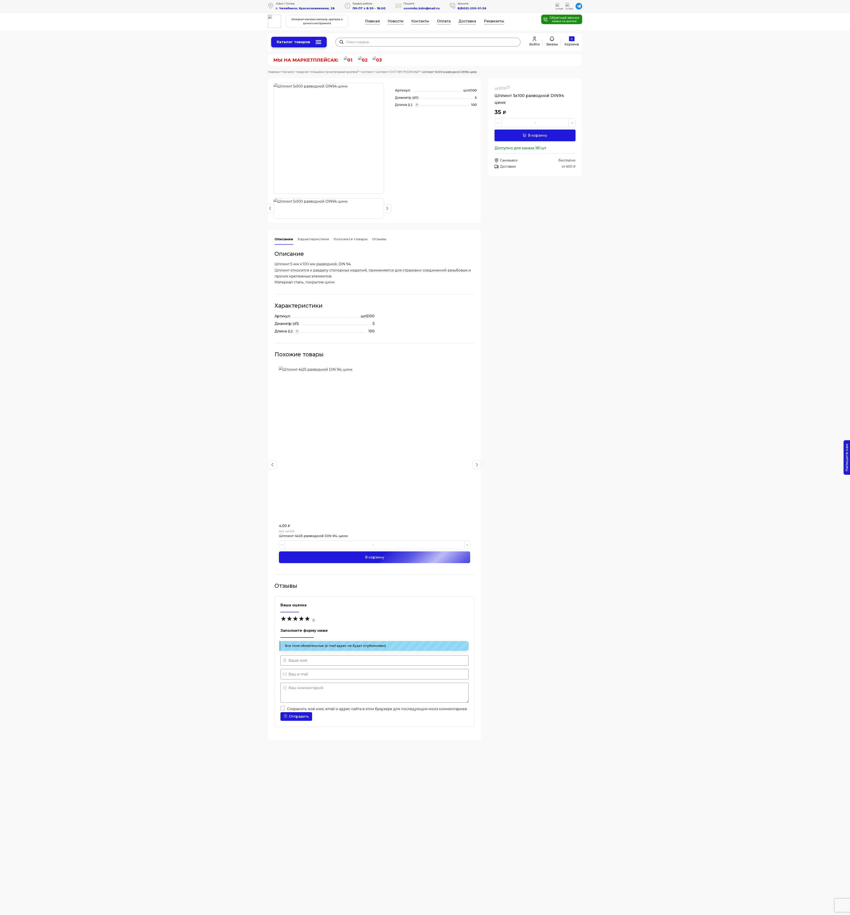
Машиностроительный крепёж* (335, 72)
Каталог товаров (293, 42)
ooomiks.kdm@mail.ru (422, 8)
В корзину (537, 135)
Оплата (444, 21)
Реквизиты (494, 21)
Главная (372, 21)
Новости (396, 21)
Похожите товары (351, 239)
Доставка (467, 21)
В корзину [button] (374, 557)
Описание (283, 239)
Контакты (420, 21)
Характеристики (313, 239)
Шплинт (367, 72)
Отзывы (379, 239)
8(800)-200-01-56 (472, 8)
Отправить (299, 716)
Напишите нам (847, 457)
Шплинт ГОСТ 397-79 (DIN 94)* (397, 72)
